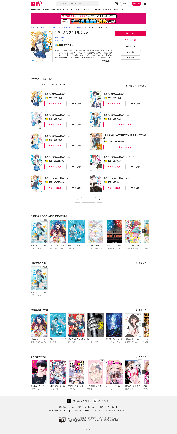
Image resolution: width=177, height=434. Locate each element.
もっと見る (139, 263)
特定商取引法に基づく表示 (117, 411)
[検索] (97, 3)
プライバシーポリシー (58, 411)
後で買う (131, 57)
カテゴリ (117, 10)
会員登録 (136, 4)
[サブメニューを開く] (144, 3)
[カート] (116, 3)
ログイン (124, 4)
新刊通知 (131, 52)
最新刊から (142, 86)
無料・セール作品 (104, 10)
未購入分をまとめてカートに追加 (52, 84)
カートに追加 (132, 40)
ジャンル (89, 10)
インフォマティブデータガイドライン (85, 411)
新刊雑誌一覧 (50, 10)
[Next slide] (143, 231)
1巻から (131, 86)
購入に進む (130, 33)
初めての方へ (64, 407)
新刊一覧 (36, 10)
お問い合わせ (90, 407)
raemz (62, 37)
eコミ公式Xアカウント (79, 401)
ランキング (64, 10)
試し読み (131, 46)
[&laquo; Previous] (77, 200)
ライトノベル (60, 40)
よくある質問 (77, 407)
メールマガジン (104, 401)
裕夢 (56, 37)
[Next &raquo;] (99, 200)
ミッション (77, 10)
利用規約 (111, 407)
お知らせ (101, 407)
